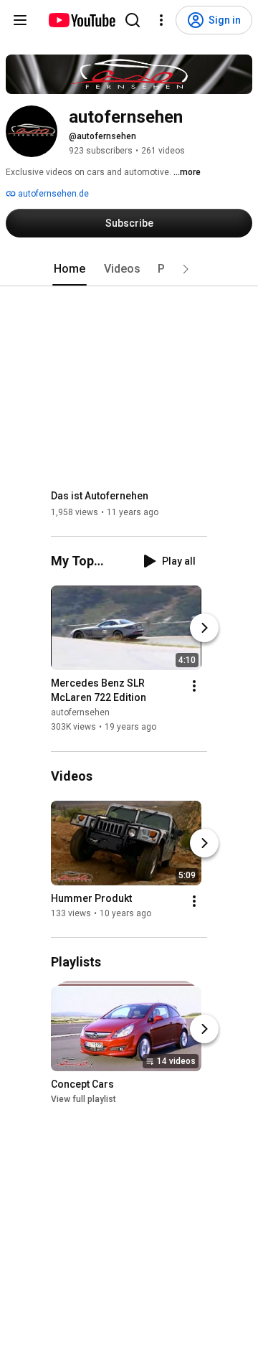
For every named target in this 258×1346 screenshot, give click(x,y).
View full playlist (83, 1099)
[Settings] (161, 20)
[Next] (204, 628)
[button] (185, 269)
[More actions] (194, 686)
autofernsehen (80, 713)
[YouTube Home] (81, 20)
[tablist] (129, 269)
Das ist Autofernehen (99, 496)
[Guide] (20, 20)
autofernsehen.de (52, 194)
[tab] (69, 269)
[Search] (132, 20)
